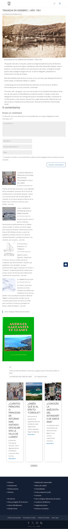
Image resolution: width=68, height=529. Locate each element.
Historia (10, 482)
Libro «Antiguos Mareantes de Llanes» (17, 312)
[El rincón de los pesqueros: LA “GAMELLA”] (9, 250)
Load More (34, 465)
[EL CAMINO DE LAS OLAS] (9, 285)
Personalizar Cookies (29, 518)
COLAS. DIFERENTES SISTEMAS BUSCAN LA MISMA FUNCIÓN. (24, 210)
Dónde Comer (12, 509)
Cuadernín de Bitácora (42, 502)
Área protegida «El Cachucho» (18, 502)
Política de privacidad (14, 518)
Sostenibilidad (40, 489)
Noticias (10, 492)
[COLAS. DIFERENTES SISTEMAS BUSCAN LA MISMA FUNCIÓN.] (9, 214)
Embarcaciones (13, 489)
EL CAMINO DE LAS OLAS (25, 279)
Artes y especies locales (43, 492)
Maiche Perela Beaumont (13, 14)
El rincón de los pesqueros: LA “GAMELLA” (22, 246)
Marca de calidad (41, 486)
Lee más (11, 204)
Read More (12, 459)
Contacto (38, 495)
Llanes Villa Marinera (15, 505)
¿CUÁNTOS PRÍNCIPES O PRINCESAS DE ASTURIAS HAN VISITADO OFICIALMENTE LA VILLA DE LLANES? (25, 178)
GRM (38, 526)
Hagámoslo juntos (41, 505)
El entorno (11, 499)
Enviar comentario (56, 165)
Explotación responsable (43, 482)
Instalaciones (12, 486)
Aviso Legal (55, 518)
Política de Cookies (43, 518)
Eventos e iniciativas (42, 509)
